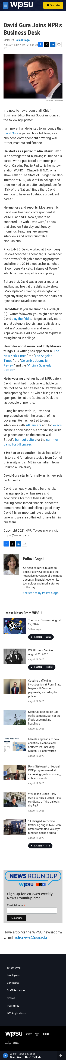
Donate (55, 5)
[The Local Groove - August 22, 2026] (15, 626)
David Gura (11, 133)
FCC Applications (16, 1013)
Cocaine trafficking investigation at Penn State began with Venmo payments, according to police (44, 688)
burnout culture (26, 439)
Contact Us (13, 983)
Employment (14, 975)
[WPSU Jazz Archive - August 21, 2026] (15, 656)
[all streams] (61, 1055)
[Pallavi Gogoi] (11, 564)
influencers (33, 425)
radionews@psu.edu (30, 937)
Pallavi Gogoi (22, 40)
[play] (5, 1055)
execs (57, 425)
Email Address (16, 905)
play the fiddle (21, 319)
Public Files (13, 1005)
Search (11, 998)
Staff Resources (16, 990)
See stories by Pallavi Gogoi (41, 593)
